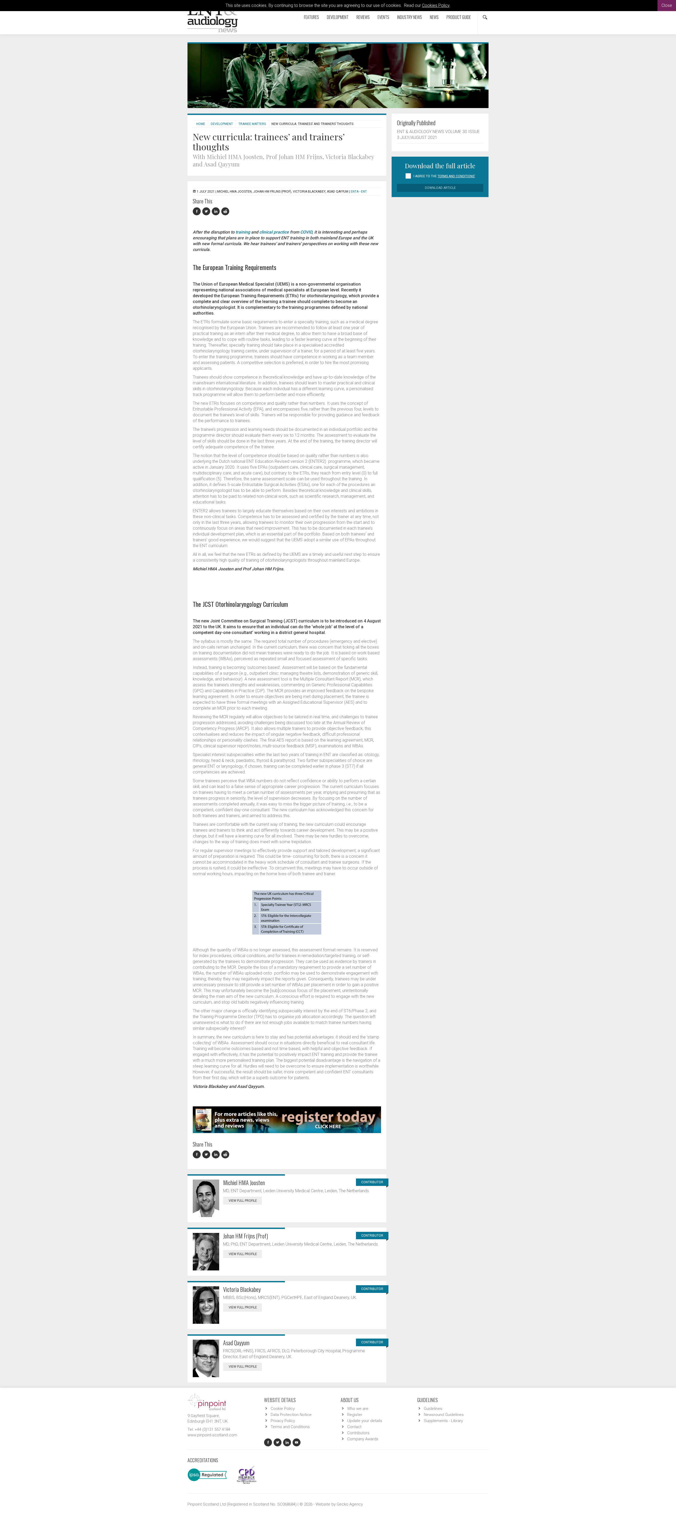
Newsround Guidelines (444, 1414)
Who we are (357, 1408)
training (243, 232)
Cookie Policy (283, 1408)
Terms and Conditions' (456, 176)
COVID (306, 232)
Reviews (363, 17)
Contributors (358, 1433)
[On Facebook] (197, 211)
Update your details (364, 1420)
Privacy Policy (283, 1420)
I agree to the (444, 176)
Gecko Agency (350, 1504)
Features (311, 17)
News (434, 17)
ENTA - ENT (359, 191)
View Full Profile (243, 1201)
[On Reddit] (225, 211)
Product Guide (459, 17)
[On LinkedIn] (216, 211)
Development (338, 17)
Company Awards (362, 1439)
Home (200, 124)
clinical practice (274, 232)
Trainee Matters (252, 124)
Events (383, 17)
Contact (354, 1426)
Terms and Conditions (290, 1426)
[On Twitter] (207, 211)
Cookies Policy (435, 5)
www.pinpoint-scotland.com (212, 1435)
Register (354, 1414)
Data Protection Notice (291, 1414)
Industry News (409, 17)
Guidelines (433, 1408)
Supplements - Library (443, 1420)
